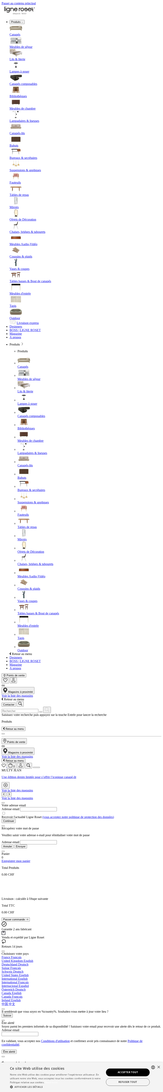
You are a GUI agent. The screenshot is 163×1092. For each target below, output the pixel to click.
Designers (16, 326)
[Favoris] (5, 680)
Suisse (7, 1015)
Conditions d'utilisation (55, 1041)
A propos (15, 337)
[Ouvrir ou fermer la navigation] (36, 767)
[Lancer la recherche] (20, 704)
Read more (51, 1082)
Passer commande (14, 919)
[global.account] (13, 680)
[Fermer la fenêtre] (3, 802)
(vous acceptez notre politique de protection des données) (78, 817)
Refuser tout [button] (127, 1082)
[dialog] (81, 1077)
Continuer (8, 820)
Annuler (7, 846)
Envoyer (20, 846)
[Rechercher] (28, 766)
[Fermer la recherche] (3, 733)
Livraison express (28, 323)
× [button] (158, 1067)
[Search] (47, 710)
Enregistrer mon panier (16, 861)
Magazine (16, 333)
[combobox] (153, 1067)
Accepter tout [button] (128, 1072)
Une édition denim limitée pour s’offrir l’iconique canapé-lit (39, 777)
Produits (16, 21)
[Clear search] (40, 711)
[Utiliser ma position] (6, 785)
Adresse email (10, 809)
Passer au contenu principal (19, 3)
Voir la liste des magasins (17, 695)
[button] (56, 1086)
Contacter (8, 704)
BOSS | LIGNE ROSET (25, 330)
